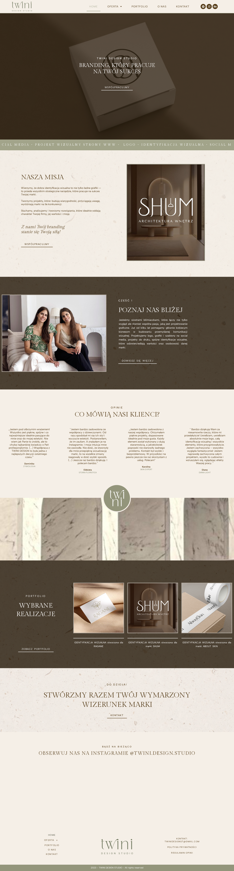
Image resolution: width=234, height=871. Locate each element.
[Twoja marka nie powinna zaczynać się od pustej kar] (136, 777)
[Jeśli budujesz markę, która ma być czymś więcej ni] (213, 777)
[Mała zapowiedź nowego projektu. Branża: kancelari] (20, 777)
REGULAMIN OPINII (182, 853)
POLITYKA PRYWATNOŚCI (182, 847)
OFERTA (113, 6)
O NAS (162, 6)
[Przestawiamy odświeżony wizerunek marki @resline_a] (58, 777)
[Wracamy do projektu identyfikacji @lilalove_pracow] (97, 777)
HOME (93, 6)
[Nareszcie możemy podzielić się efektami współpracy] (175, 777)
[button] (115, 6)
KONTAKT (182, 6)
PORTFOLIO (140, 6)
